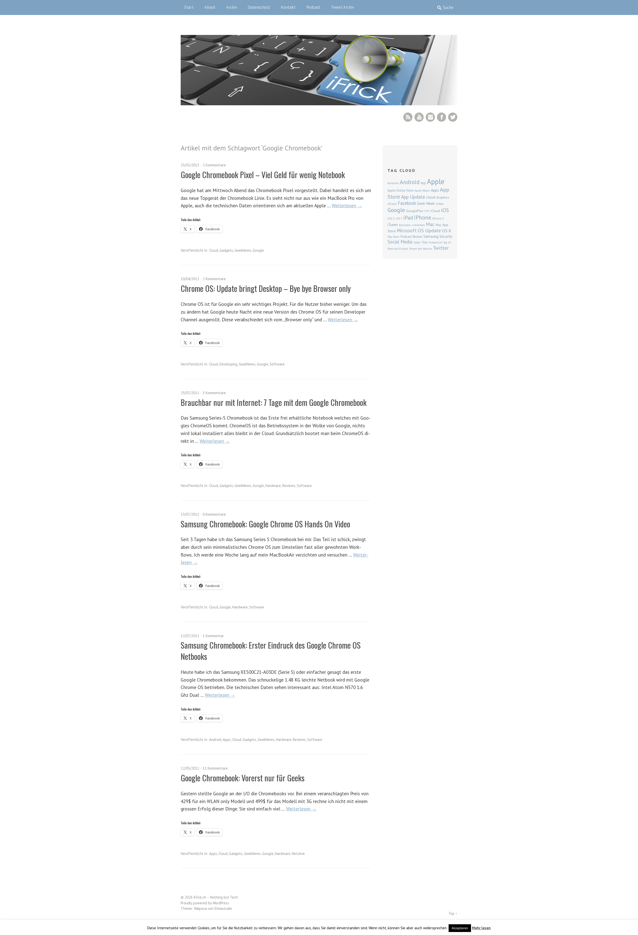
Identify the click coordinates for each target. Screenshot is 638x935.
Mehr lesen (481, 928)
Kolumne (405, 225)
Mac (430, 224)
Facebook (441, 117)
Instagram (430, 117)
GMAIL (440, 204)
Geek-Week (426, 203)
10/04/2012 (190, 278)
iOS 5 (391, 218)
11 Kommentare (215, 768)
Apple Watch (422, 190)
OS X (446, 231)
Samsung (430, 236)
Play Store (393, 236)
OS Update (429, 230)
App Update (413, 197)
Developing (228, 364)
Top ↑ (452, 913)
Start (189, 7)
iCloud (435, 211)
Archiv (231, 7)
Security (445, 236)
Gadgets (226, 250)
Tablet (417, 242)
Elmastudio (223, 908)
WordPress (221, 903)
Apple (435, 181)
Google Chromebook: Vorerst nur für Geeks (243, 778)
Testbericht (435, 242)
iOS (445, 210)
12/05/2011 (190, 768)
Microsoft (407, 231)
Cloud (213, 250)
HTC (427, 211)
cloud (430, 197)
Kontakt (288, 7)
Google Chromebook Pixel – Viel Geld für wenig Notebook (263, 174)
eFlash (392, 204)
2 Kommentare (214, 165)
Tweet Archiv (342, 7)
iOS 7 (399, 218)
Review (417, 236)
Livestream (418, 225)
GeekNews (243, 250)
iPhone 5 (438, 218)
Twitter (452, 117)
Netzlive (298, 853)
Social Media (400, 242)
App (423, 183)
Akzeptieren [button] (460, 928)
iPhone (422, 217)
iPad (408, 217)
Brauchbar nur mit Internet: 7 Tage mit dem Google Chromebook (274, 402)
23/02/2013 (190, 165)
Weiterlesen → (347, 205)
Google (258, 250)
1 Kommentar (213, 635)
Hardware (273, 485)
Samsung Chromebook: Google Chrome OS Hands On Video (265, 524)
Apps (227, 739)
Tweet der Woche (420, 248)
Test (424, 242)
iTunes (393, 224)
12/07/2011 (190, 635)
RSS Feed (407, 117)
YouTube (419, 117)
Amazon (393, 183)
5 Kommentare (214, 392)
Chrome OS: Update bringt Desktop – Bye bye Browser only (266, 288)
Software (277, 364)
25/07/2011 (190, 392)
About (209, 7)
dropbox (442, 197)
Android (215, 739)
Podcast (313, 7)
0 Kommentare (214, 514)
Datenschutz (259, 7)
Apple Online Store (400, 190)
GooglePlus (414, 211)
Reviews (288, 485)
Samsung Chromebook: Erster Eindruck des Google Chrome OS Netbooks (271, 650)
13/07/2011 (190, 514)
